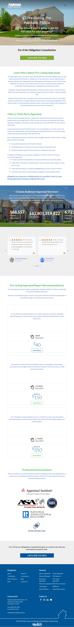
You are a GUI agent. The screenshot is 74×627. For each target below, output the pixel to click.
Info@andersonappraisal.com (16, 612)
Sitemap (35, 621)
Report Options (12, 579)
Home (9, 573)
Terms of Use (53, 621)
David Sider (50, 258)
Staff (8, 581)
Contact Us (24, 581)
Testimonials (11, 576)
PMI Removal (57, 576)
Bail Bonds (56, 586)
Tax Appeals (43, 586)
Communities (25, 576)
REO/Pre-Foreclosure (59, 583)
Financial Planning (44, 576)
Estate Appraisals (58, 573)
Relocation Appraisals (45, 583)
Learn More (37, 350)
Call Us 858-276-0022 (37, 58)
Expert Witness (44, 589)
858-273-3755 (15, 607)
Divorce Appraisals (44, 573)
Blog (22, 579)
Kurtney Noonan (21, 258)
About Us (24, 573)
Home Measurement (59, 589)
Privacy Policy (44, 621)
